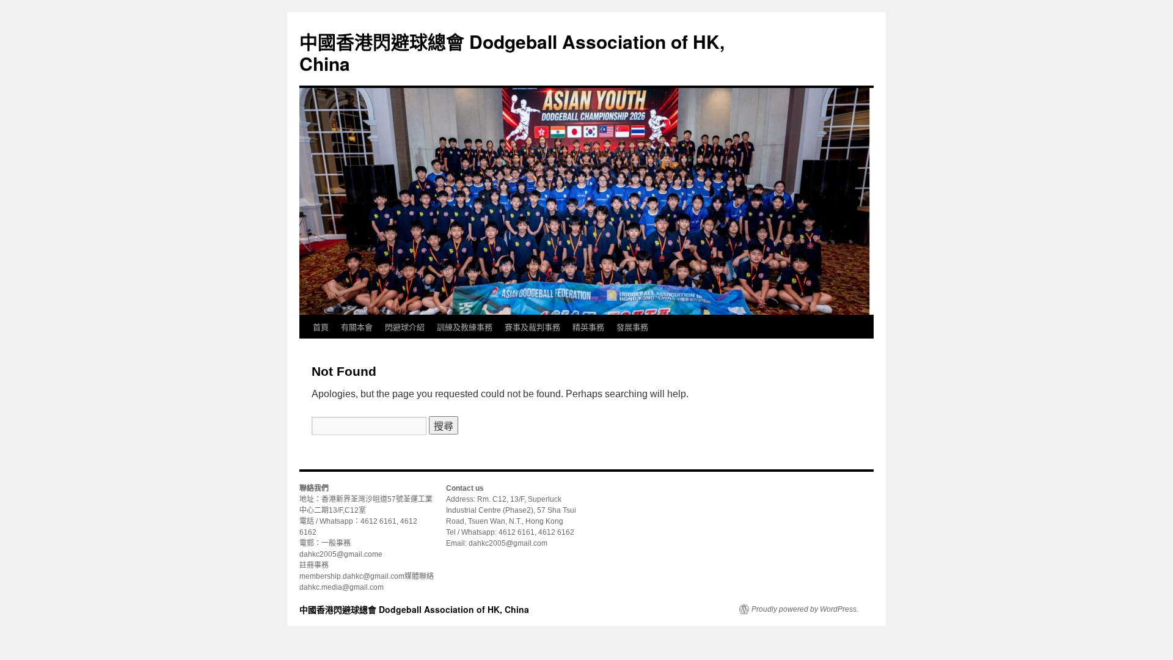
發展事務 (632, 326)
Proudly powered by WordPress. (804, 609)
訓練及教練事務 (464, 326)
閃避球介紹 (405, 326)
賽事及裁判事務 (532, 326)
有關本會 (357, 326)
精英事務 (588, 326)
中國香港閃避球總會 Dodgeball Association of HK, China (512, 52)
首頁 (321, 326)
